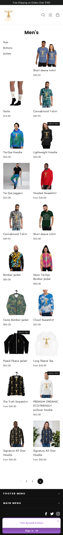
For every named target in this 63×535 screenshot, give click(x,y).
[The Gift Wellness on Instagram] (58, 513)
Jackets (7, 53)
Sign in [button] (29, 530)
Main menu (12, 503)
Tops (5, 42)
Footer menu (14, 493)
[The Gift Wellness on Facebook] (46, 513)
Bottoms (7, 48)
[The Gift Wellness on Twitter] (52, 513)
